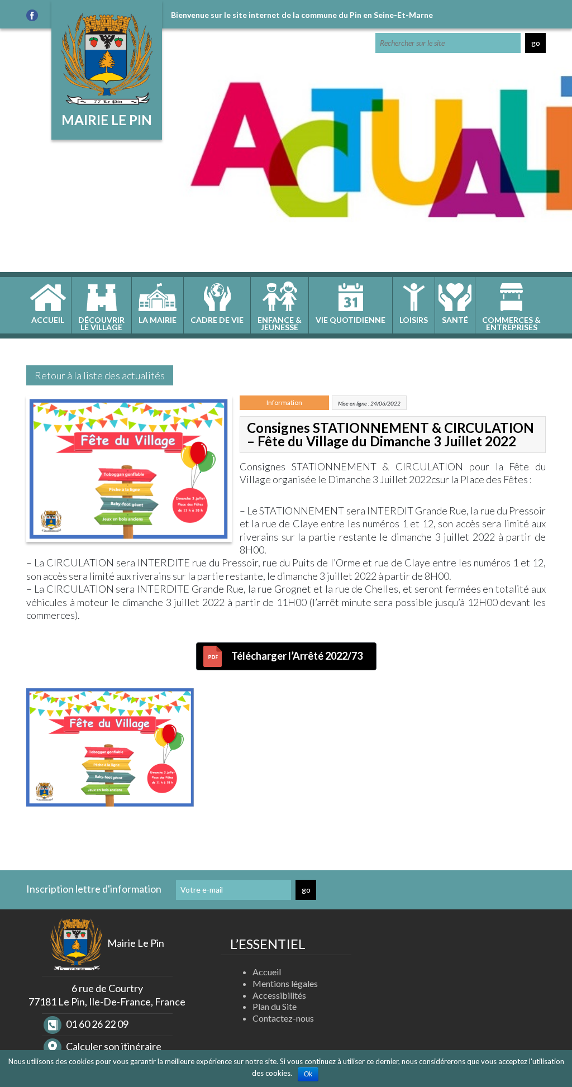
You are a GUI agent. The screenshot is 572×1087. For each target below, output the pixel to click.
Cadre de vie (217, 320)
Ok (308, 1074)
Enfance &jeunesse (280, 323)
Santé (455, 320)
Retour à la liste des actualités (100, 375)
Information (284, 402)
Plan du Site (274, 1006)
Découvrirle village (101, 323)
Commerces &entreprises (511, 323)
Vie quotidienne (350, 320)
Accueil (47, 320)
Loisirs (413, 320)
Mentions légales (285, 983)
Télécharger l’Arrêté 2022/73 (297, 656)
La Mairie (158, 320)
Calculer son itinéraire (112, 1046)
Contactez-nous (283, 1018)
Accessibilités (279, 995)
